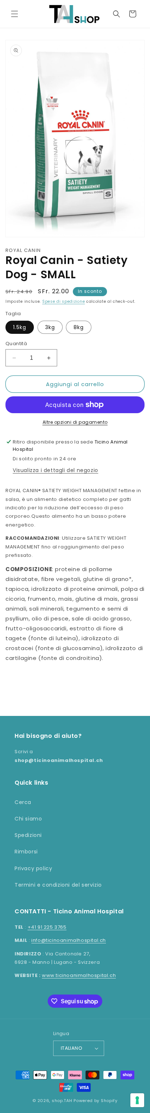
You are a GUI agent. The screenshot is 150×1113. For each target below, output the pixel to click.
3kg (50, 327)
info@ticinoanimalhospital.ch (68, 940)
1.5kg (19, 327)
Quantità (16, 343)
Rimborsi (26, 851)
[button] (15, 14)
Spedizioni (28, 835)
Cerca (23, 802)
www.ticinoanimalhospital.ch (79, 975)
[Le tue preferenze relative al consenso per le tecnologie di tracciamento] (137, 1100)
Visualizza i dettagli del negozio (55, 470)
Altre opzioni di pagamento (75, 422)
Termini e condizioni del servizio (58, 884)
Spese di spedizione (63, 301)
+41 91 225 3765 (47, 927)
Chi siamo (28, 818)
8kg (79, 327)
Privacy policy (33, 868)
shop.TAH (62, 1100)
